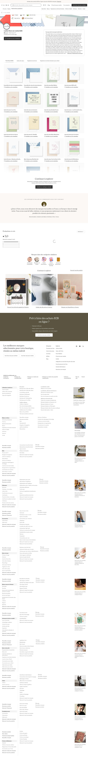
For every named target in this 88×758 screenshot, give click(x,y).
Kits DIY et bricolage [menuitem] (24, 614)
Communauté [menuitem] (5, 389)
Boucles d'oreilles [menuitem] (6, 593)
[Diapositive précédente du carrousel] (11, 209)
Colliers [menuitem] (4, 600)
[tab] (9, 61)
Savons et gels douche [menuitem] (25, 557)
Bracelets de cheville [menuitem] (24, 578)
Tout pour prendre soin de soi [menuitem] (26, 413)
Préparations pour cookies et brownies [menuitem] (28, 485)
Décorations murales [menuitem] (42, 427)
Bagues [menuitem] (4, 602)
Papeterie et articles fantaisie (57, 8)
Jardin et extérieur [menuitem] (24, 427)
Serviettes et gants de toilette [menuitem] (26, 651)
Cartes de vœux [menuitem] (5, 624)
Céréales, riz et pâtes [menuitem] (7, 489)
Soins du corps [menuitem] (23, 705)
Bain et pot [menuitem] (22, 644)
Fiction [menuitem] (21, 731)
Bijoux (48, 8)
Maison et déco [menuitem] (5, 417)
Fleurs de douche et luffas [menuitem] (26, 553)
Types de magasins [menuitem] (6, 395)
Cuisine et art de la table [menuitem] (43, 421)
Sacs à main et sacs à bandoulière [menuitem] (28, 539)
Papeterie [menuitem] (4, 628)
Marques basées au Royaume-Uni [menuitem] (48, 402)
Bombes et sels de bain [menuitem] (25, 547)
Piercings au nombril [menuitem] (24, 580)
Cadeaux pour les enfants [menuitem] (25, 409)
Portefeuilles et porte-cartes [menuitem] (26, 532)
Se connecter (67, 5)
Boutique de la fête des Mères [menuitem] (27, 388)
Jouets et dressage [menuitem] (24, 694)
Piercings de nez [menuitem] (23, 586)
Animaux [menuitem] (4, 431)
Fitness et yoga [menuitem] (5, 555)
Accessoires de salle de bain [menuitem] (26, 445)
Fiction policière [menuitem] (23, 735)
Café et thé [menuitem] (4, 491)
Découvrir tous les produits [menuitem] (8, 475)
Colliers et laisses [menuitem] (24, 682)
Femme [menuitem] (4, 421)
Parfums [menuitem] (4, 557)
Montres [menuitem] (21, 534)
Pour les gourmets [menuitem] (45, 394)
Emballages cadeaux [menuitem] (7, 622)
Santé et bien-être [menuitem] (6, 559)
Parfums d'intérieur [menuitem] (42, 417)
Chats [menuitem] (3, 680)
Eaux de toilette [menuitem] (23, 707)
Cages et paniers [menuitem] (24, 686)
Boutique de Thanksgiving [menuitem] (26, 398)
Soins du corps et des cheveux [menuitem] (27, 646)
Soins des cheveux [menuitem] (6, 560)
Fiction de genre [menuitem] (23, 733)
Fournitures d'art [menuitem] (23, 612)
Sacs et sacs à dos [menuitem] (24, 510)
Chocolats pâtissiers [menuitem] (24, 487)
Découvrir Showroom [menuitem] (7, 515)
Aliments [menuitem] (22, 688)
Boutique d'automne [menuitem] (24, 396)
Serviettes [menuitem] (22, 452)
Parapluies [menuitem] (22, 536)
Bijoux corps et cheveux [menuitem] (7, 584)
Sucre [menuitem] (21, 493)
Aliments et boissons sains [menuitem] (47, 392)
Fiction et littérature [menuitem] (7, 741)
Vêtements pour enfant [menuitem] (7, 666)
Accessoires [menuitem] (5, 518)
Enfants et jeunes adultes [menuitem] (8, 744)
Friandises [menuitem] (22, 696)
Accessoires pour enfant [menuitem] (7, 663)
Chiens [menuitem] (3, 682)
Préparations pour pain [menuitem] (25, 479)
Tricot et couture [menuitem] (23, 616)
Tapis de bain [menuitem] (23, 448)
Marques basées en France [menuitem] (47, 404)
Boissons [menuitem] (4, 487)
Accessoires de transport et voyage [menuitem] (28, 676)
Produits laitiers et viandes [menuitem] (8, 497)
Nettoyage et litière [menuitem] (24, 678)
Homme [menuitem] (4, 433)
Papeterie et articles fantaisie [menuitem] (9, 427)
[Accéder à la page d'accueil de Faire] (5, 5)
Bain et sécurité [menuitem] (5, 648)
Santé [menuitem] (21, 692)
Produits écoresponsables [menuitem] (8, 735)
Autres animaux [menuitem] (5, 684)
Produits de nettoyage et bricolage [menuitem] (46, 419)
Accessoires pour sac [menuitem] (24, 538)
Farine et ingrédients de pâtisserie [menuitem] (28, 491)
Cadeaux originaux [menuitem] (24, 404)
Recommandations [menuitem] (6, 393)
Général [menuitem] (4, 742)
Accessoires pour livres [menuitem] (7, 748)
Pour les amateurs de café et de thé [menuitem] (49, 396)
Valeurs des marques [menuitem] (7, 391)
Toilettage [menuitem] (22, 690)
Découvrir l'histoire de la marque (74, 53)
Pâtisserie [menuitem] (4, 485)
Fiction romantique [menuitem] (24, 737)
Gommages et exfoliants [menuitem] (25, 555)
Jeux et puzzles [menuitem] (5, 620)
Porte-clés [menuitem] (22, 522)
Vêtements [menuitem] (4, 522)
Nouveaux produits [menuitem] (24, 419)
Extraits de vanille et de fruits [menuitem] (26, 495)
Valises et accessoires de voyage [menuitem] (27, 530)
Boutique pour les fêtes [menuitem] (25, 400)
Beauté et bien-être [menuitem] (6, 423)
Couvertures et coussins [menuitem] (43, 425)
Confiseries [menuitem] (4, 495)
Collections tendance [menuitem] (7, 387)
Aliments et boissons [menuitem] (7, 419)
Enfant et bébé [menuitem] (5, 429)
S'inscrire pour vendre (56, 5)
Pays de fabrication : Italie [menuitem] (47, 409)
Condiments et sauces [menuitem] (7, 493)
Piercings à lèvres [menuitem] (24, 584)
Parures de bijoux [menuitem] (6, 595)
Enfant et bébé (68, 8)
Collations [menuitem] (4, 500)
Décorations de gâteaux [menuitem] (25, 481)
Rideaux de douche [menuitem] (24, 450)
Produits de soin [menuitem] (6, 711)
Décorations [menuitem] (22, 429)
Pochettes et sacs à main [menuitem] (25, 514)
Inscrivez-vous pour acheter (79, 5)
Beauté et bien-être (41, 8)
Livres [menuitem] (3, 435)
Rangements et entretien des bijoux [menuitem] (9, 598)
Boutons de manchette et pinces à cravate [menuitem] (8, 591)
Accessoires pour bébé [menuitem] (7, 661)
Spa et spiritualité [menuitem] (6, 570)
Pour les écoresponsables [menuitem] (25, 406)
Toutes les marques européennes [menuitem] (48, 400)
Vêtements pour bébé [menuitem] (7, 664)
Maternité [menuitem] (4, 651)
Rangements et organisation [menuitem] (44, 423)
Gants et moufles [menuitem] (24, 516)
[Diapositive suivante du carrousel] (76, 209)
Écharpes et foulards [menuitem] (24, 524)
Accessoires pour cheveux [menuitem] (26, 518)
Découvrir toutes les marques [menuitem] (9, 473)
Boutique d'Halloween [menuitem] (25, 394)
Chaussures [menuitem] (5, 520)
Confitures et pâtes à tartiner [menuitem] (9, 499)
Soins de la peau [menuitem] (6, 568)
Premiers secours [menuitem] (24, 650)
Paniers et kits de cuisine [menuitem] (8, 502)
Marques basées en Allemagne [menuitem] (48, 406)
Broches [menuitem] (4, 588)
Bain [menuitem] (21, 421)
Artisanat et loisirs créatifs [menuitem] (8, 618)
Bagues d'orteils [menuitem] (23, 588)
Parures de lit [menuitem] (23, 423)
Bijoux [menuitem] (3, 425)
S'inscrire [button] (59, 1)
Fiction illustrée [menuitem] (23, 739)
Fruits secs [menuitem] (22, 489)
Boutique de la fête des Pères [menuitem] (26, 390)
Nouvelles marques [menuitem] (24, 417)
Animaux (75, 8)
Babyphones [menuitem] (22, 642)
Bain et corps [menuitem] (5, 553)
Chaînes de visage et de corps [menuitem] (27, 582)
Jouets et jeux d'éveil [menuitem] (7, 659)
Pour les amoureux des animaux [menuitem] (27, 407)
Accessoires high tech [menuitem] (25, 528)
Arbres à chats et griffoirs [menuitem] (25, 684)
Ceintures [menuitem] (22, 512)
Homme (80, 8)
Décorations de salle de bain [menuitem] (26, 446)
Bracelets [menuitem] (4, 586)
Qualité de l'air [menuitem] (23, 640)
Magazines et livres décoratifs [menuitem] (9, 746)
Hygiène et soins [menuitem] (6, 566)
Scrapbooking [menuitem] (23, 618)
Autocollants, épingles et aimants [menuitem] (8, 630)
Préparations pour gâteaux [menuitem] (26, 483)
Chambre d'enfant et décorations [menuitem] (7, 654)
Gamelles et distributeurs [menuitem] (25, 674)
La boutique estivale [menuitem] (24, 392)
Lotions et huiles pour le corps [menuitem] (27, 549)
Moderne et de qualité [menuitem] (46, 388)
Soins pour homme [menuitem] (6, 564)
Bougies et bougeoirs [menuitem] (24, 425)
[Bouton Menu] (2, 13)
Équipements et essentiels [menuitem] (8, 650)
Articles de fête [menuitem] (5, 626)
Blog (49, 5)
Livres (84, 8)
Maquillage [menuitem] (4, 562)
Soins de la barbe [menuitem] (24, 703)
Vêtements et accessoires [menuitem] (26, 680)
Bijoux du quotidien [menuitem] (24, 411)
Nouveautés (10, 8)
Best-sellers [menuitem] (5, 733)
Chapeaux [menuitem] (22, 520)
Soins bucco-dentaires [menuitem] (25, 648)
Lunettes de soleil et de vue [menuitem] (26, 526)
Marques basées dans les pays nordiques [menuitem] (50, 408)
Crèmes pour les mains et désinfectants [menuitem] (29, 551)
